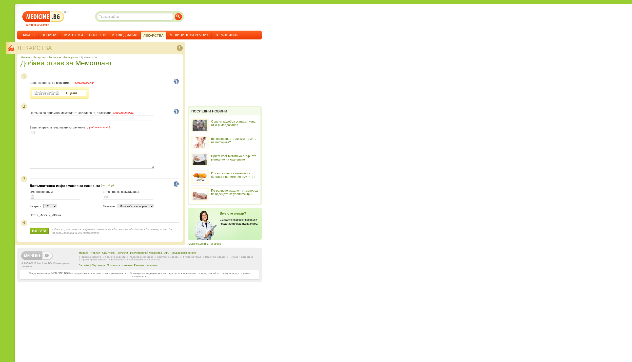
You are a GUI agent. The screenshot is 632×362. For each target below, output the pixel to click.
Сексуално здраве (168, 256)
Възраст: (36, 206)
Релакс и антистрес (241, 256)
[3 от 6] (44, 93)
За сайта (84, 265)
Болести (97, 35)
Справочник (226, 35)
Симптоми (72, 35)
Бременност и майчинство (127, 259)
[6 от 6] (57, 93)
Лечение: (109, 206)
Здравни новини (91, 256)
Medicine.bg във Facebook (204, 243)
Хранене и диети (115, 256)
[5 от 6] (53, 93)
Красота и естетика (141, 256)
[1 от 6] (36, 93)
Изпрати (39, 231)
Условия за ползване (119, 265)
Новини (48, 35)
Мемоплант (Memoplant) (63, 57)
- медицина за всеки (43, 19)
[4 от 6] (49, 93)
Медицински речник (189, 35)
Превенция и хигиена (94, 259)
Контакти (152, 265)
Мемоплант (93, 63)
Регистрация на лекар (225, 224)
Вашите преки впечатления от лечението (59, 127)
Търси (178, 16)
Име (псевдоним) (42, 192)
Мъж (44, 215)
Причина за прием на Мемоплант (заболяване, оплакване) (71, 113)
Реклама (139, 265)
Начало (28, 35)
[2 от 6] (40, 93)
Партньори (98, 265)
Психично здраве (215, 256)
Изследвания (124, 35)
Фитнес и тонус (192, 256)
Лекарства (34, 48)
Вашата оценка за (51, 83)
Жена (57, 215)
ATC (166, 252)
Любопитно (153, 259)
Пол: (33, 215)
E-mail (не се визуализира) (121, 192)
